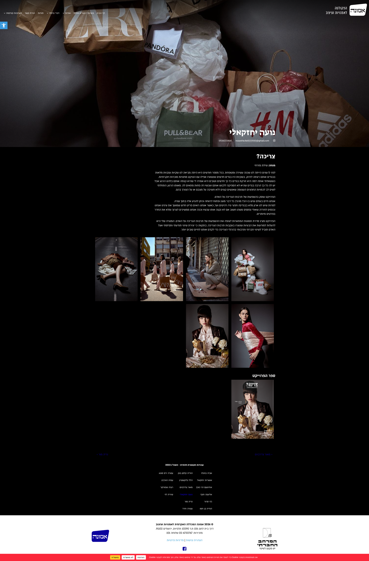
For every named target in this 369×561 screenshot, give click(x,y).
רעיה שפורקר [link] (166, 487)
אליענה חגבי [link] (206, 494)
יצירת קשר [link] (30, 13)
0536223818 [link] (225, 140)
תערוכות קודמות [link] (14, 13)
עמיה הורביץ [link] (167, 480)
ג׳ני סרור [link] (208, 501)
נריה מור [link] (189, 501)
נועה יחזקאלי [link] (186, 494)
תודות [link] (41, 13)
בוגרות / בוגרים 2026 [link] (84, 13)
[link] (3, 25)
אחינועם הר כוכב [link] (204, 487)
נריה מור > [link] (102, 454)
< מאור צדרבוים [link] (263, 454)
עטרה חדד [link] (187, 508)
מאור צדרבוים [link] (186, 487)
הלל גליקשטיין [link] (186, 480)
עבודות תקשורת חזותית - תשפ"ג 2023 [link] (184, 465)
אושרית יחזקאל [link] (204, 480)
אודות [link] (68, 13)
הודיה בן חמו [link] (206, 508)
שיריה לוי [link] (169, 494)
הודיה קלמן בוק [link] (185, 473)
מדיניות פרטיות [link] (175, 540)
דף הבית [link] (101, 13)
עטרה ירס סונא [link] (166, 473)
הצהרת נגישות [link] (194, 540)
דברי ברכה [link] (54, 13)
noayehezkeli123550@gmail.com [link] (252, 140)
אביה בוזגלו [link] (206, 473)
